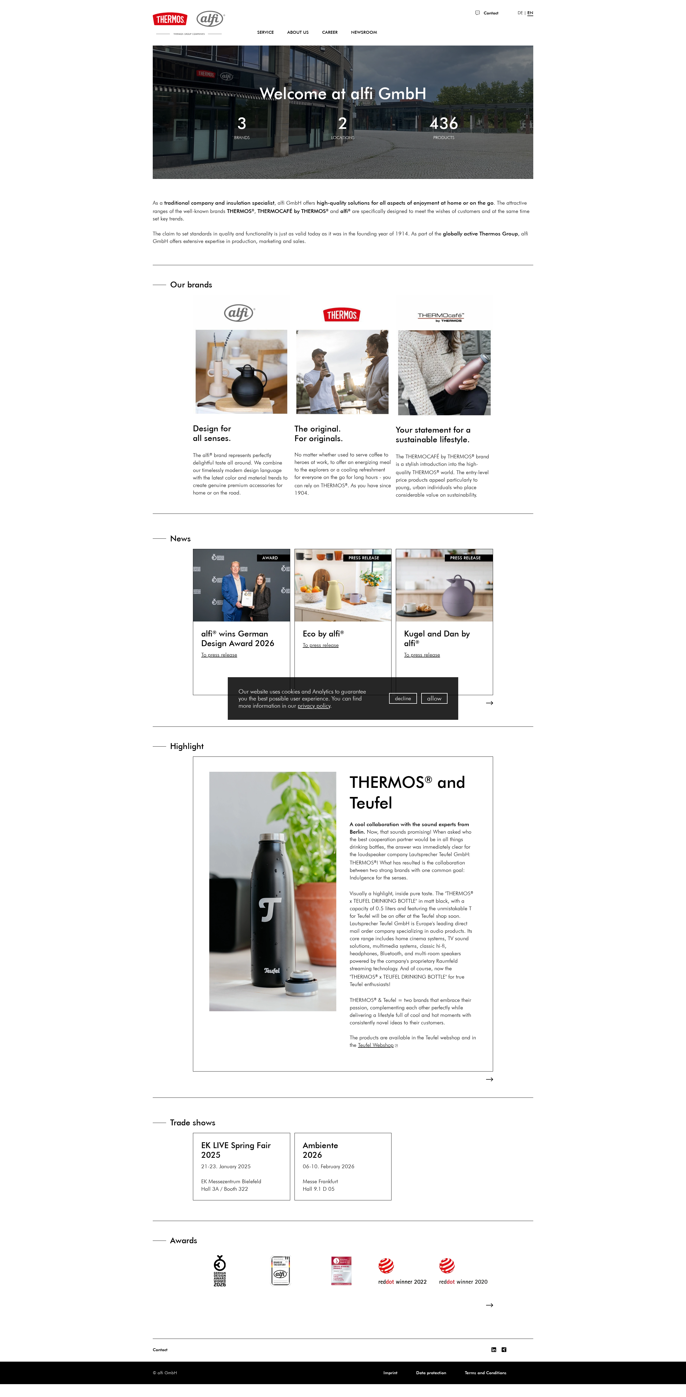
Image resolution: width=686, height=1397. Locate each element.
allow (434, 698)
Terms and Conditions (485, 1372)
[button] (199, 703)
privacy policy (314, 705)
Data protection (431, 1372)
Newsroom (364, 32)
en (530, 13)
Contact (490, 13)
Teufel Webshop (376, 1045)
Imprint (390, 1372)
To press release (219, 654)
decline (403, 698)
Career (330, 32)
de (520, 13)
